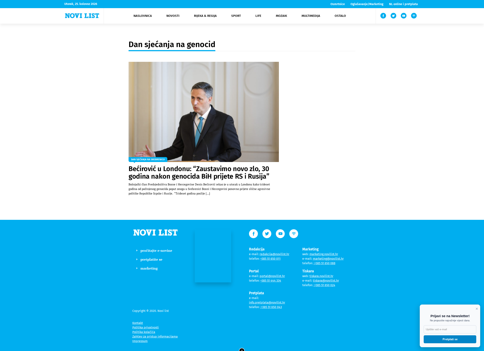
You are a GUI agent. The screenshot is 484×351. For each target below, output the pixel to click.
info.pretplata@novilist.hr (267, 302)
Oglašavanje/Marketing (367, 4)
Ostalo (340, 16)
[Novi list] (82, 16)
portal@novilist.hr (272, 276)
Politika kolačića (143, 332)
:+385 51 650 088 (324, 263)
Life (258, 16)
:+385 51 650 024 (324, 285)
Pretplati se (450, 339)
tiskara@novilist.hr (326, 280)
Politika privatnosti (145, 327)
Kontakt (137, 323)
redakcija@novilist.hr (274, 254)
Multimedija (311, 16)
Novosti (172, 16)
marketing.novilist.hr (323, 254)
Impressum (140, 341)
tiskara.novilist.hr (321, 276)
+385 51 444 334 (270, 280)
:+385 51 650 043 (271, 307)
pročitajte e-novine (156, 250)
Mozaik (281, 16)
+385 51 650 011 (270, 258)
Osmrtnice (337, 4)
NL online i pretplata (403, 4)
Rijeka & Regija (205, 16)
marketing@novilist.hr (328, 258)
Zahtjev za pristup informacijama (155, 336)
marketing (149, 268)
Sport (236, 16)
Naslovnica (142, 16)
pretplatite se (151, 259)
